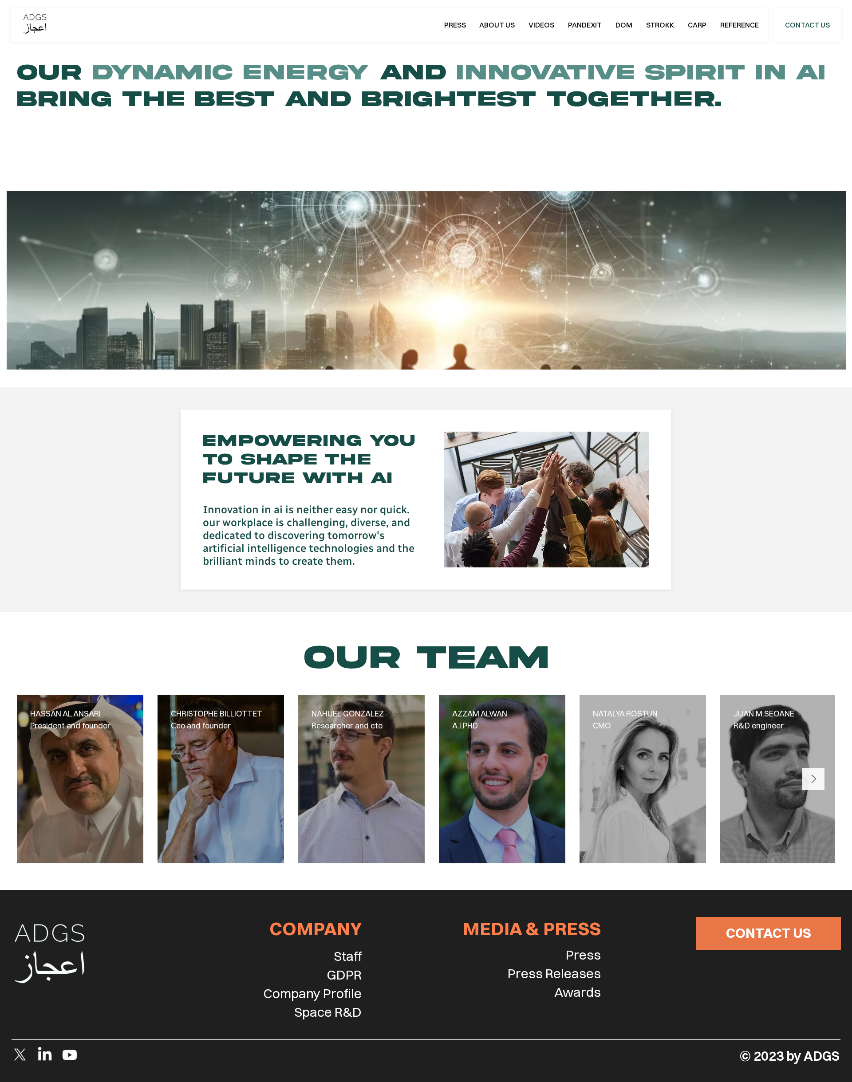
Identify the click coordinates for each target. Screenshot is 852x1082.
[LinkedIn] (44, 1055)
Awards (577, 992)
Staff (348, 956)
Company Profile (312, 993)
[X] (20, 1055)
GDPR (344, 975)
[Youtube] (69, 1055)
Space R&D (328, 1012)
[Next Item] (813, 779)
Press (583, 955)
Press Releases (554, 973)
